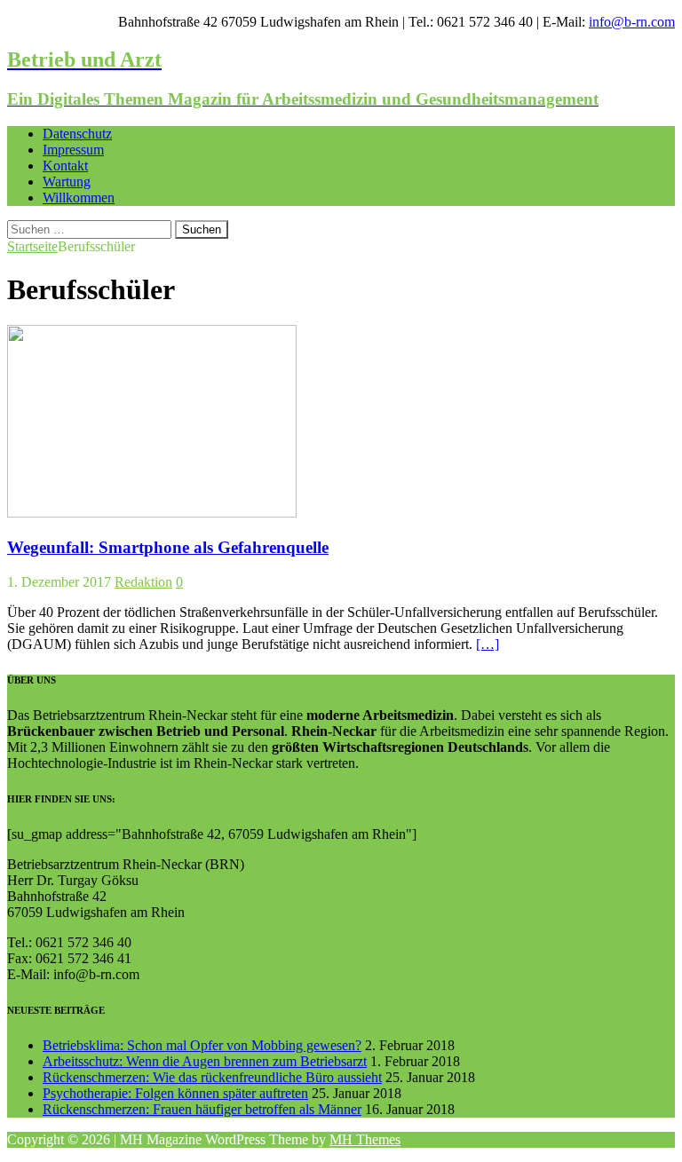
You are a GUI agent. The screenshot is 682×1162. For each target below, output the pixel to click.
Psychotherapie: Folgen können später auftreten (175, 1093)
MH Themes (364, 1139)
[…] (487, 644)
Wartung (67, 181)
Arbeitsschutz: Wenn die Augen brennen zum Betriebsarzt (205, 1061)
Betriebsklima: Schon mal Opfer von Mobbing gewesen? (202, 1045)
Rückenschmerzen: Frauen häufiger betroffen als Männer (202, 1109)
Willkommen (79, 197)
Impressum (73, 149)
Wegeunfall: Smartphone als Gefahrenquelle (168, 547)
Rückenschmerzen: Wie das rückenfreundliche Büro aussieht (212, 1077)
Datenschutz (77, 133)
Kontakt (65, 165)
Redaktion (143, 581)
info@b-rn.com (632, 21)
